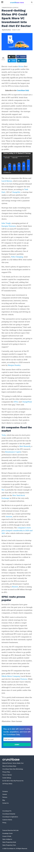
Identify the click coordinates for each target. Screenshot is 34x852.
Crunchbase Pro (6, 811)
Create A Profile (6, 836)
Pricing (4, 822)
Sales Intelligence (7, 839)
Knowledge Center (7, 833)
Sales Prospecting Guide (9, 842)
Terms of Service (7, 775)
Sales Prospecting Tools (9, 845)
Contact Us (5, 803)
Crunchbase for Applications (10, 817)
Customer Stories (7, 820)
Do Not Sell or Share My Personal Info (12, 781)
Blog (3, 800)
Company (5, 791)
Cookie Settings (6, 778)
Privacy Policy (6, 772)
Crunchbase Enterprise (8, 814)
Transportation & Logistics (10, 7)
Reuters (15, 586)
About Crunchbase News (9, 766)
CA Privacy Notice (7, 783)
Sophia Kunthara (6, 30)
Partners (4, 797)
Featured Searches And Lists (10, 830)
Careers (4, 794)
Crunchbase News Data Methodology (12, 769)
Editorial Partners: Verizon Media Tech (13, 763)
